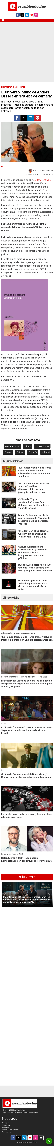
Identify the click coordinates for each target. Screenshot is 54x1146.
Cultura (8, 166)
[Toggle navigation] (3, 20)
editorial (46, 452)
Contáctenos (6, 1125)
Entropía (33, 452)
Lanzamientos (42, 446)
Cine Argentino (12, 446)
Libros (28, 446)
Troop (35, 1142)
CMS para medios (23, 1142)
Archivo (8, 1132)
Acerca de (5, 1123)
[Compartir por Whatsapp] (49, 1141)
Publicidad (5, 1127)
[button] (4, 894)
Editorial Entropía (42, 180)
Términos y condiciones (10, 1130)
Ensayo (8, 452)
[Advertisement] (27, 54)
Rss (3, 1132)
